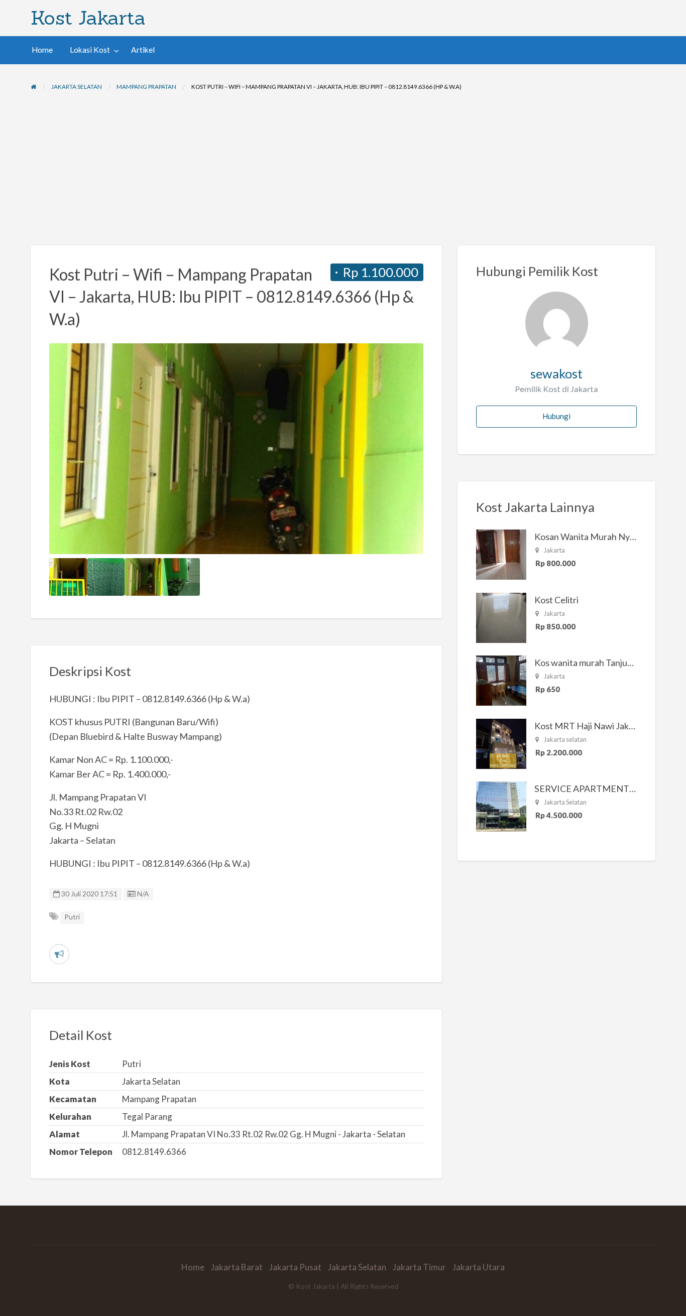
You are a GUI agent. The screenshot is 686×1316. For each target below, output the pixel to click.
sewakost (556, 373)
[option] (236, 448)
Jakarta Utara (478, 1267)
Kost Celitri (556, 599)
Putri (72, 917)
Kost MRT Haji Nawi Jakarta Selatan (605, 725)
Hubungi (556, 416)
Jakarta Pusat (295, 1267)
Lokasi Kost (90, 49)
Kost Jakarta (88, 18)
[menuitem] (42, 50)
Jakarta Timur (419, 1267)
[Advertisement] (343, 170)
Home (42, 49)
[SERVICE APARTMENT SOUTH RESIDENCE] (501, 805)
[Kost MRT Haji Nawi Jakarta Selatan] (501, 742)
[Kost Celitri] (501, 616)
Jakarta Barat (237, 1267)
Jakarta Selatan (357, 1267)
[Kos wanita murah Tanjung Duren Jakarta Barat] (501, 679)
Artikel (143, 49)
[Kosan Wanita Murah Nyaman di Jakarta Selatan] (501, 553)
